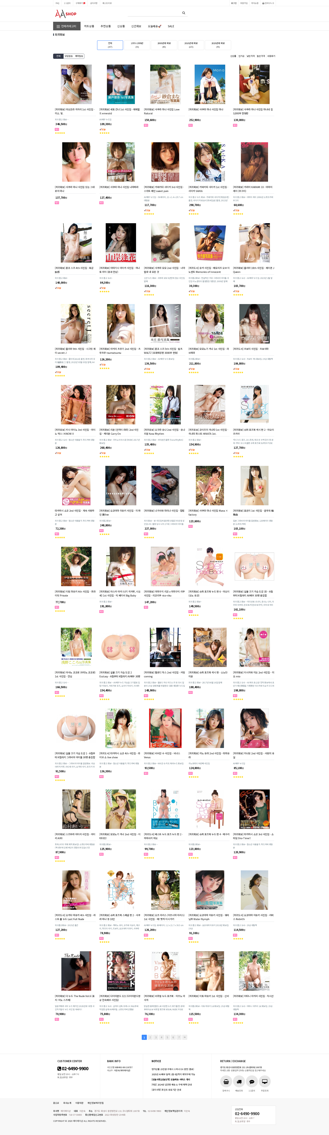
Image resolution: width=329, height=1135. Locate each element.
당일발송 (69, 56)
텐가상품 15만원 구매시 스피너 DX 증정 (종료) (173, 1069)
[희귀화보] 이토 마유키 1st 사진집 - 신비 (208, 996)
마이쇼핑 (255, 3)
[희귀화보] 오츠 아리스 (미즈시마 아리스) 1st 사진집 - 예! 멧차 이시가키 (164, 917)
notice (156, 1061)
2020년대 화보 (218, 44)
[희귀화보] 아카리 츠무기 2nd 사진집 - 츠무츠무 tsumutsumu (120, 350)
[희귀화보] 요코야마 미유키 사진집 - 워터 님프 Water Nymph (208, 917)
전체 (110, 44)
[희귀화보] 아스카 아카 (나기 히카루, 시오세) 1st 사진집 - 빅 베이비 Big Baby (120, 593)
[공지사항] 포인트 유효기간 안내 (166, 1089)
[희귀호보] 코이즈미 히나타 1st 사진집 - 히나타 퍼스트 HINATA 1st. (208, 431)
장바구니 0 (269, 3)
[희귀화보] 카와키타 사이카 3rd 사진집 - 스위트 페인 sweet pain (164, 189)
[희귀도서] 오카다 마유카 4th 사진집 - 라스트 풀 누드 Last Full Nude (75, 917)
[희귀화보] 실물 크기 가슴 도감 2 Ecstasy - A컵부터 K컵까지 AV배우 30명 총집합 (119, 676)
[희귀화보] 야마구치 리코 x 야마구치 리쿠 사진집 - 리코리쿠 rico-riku (164, 593)
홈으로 (56, 1102)
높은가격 (261, 56)
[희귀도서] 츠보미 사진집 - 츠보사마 (251, 349)
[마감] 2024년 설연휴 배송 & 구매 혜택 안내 (172, 1084)
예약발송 (79, 56)
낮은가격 (251, 56)
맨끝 (184, 1037)
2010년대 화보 (191, 44)
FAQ (57, 3)
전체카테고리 (68, 26)
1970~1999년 (137, 44)
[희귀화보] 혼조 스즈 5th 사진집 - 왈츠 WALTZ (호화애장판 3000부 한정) (163, 350)
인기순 (242, 56)
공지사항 (94, 3)
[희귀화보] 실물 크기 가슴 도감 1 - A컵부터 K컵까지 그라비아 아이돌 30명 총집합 (75, 755)
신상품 (121, 26)
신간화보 (136, 26)
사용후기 (271, 56)
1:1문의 (67, 3)
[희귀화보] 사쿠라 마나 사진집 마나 (205, 109)
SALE (171, 26)
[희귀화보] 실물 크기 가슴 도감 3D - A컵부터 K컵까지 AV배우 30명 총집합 (253, 593)
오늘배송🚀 (154, 26)
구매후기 (79, 3)
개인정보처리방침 (95, 1102)
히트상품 (89, 26)
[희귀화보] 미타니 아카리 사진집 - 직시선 (253, 996)
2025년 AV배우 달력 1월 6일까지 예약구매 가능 (173, 1074)
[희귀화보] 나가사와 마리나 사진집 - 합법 (164, 510)
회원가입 (244, 3)
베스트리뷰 (107, 3)
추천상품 (106, 26)
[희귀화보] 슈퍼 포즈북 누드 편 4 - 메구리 (208, 834)
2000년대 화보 (164, 44)
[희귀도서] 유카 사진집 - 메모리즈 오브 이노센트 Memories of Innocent (209, 270)
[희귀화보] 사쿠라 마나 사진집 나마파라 (118, 187)
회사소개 (67, 1102)
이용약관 (79, 1102)
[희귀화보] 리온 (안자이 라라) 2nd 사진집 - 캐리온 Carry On (118, 431)
